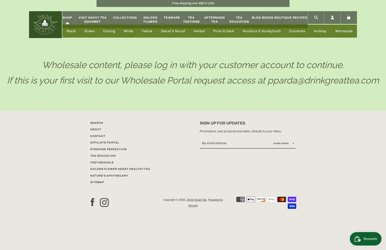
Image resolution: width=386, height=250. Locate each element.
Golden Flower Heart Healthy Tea (120, 169)
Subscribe (281, 143)
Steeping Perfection (108, 149)
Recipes (300, 17)
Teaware (172, 17)
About (95, 129)
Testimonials (102, 162)
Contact (97, 136)
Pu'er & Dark (223, 31)
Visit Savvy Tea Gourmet (93, 19)
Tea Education (239, 19)
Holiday (320, 31)
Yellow (147, 31)
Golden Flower (150, 19)
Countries (297, 31)
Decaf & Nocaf (173, 31)
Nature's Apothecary (109, 175)
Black (71, 31)
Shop (67, 17)
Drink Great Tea (197, 199)
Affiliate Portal (104, 142)
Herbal (199, 31)
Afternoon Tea (214, 19)
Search (96, 122)
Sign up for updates (222, 123)
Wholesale (344, 31)
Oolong (109, 31)
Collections (125, 17)
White (128, 31)
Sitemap (97, 182)
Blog (256, 17)
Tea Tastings (191, 19)
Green (89, 31)
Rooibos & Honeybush (262, 31)
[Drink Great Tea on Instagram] (104, 202)
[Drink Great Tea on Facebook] (92, 202)
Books (267, 17)
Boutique (283, 17)
